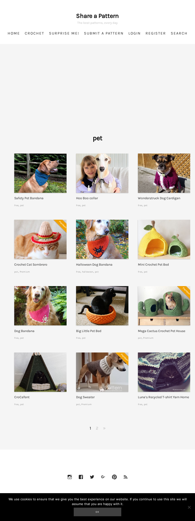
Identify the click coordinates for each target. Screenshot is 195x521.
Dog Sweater (85, 397)
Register (156, 33)
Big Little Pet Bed (88, 331)
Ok (97, 512)
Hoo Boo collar (87, 198)
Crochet (34, 33)
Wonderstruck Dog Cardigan (159, 198)
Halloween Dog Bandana (94, 265)
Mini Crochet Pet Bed (153, 265)
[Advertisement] (97, 95)
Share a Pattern (97, 16)
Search (179, 33)
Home (14, 33)
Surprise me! (64, 33)
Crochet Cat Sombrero (30, 265)
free (16, 205)
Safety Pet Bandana (29, 198)
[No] (189, 507)
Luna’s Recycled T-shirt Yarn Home (163, 397)
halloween (87, 271)
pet (22, 205)
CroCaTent (21, 397)
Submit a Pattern (104, 33)
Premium (25, 271)
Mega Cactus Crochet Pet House (161, 331)
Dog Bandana (24, 331)
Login (134, 33)
